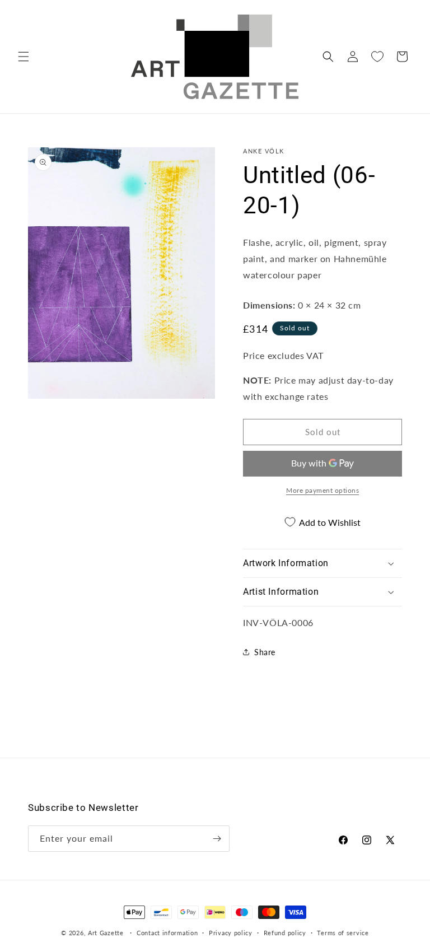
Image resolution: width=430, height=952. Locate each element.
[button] (23, 56)
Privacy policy (231, 932)
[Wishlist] (377, 56)
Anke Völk (263, 151)
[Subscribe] (216, 838)
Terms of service (342, 932)
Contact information (167, 932)
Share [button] (264, 652)
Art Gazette (106, 932)
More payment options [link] (322, 490)
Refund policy (285, 932)
